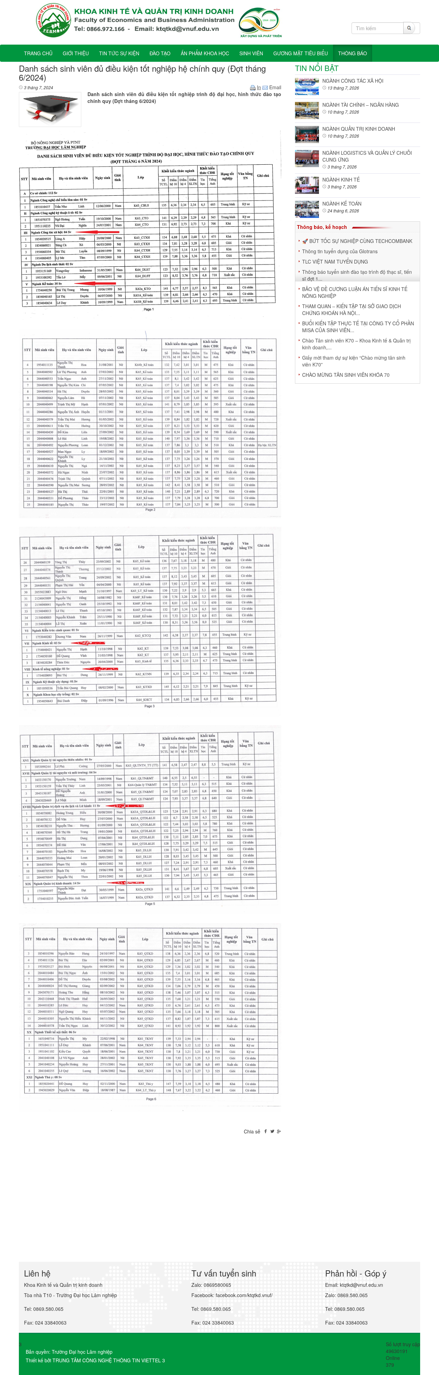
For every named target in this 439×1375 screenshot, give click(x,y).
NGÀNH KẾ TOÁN (341, 203)
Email (274, 87)
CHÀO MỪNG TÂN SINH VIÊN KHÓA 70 (346, 374)
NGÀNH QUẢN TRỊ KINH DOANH (358, 128)
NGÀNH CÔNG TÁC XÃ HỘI (352, 80)
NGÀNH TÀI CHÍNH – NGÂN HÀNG (360, 104)
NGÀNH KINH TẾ (341, 179)
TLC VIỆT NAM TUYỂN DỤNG (335, 261)
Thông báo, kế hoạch (322, 226)
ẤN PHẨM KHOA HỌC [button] (205, 53)
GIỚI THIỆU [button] (76, 53)
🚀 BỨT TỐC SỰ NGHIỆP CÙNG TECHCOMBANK (357, 240)
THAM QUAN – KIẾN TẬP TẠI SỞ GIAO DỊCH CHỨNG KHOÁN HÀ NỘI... (351, 309)
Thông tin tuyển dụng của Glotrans (340, 251)
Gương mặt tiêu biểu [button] (300, 53)
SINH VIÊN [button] (251, 53)
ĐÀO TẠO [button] (160, 53)
